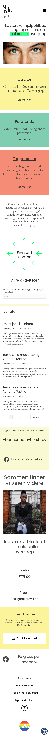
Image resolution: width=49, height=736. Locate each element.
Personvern (24, 678)
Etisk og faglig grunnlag (24, 692)
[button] (44, 731)
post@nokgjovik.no (24, 599)
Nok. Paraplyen (24, 685)
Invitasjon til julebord (18, 324)
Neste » (35, 417)
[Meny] (45, 10)
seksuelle (19, 34)
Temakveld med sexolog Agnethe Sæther (21, 357)
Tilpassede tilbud (24, 700)
